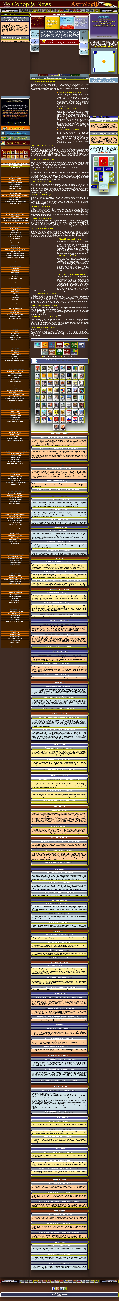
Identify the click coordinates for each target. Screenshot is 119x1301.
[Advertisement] (15, 69)
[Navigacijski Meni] (109, 11)
